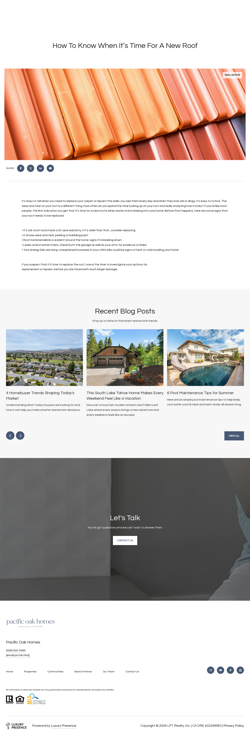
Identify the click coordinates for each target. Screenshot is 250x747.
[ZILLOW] (240, 670)
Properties (30, 671)
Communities (55, 671)
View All (234, 436)
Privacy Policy (233, 725)
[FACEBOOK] (230, 670)
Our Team (109, 671)
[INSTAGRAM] (210, 670)
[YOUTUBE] (220, 670)
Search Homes (83, 671)
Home (9, 671)
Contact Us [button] (125, 540)
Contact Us (132, 671)
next (20, 435)
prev (10, 435)
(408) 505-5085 (16, 650)
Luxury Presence (63, 725)
